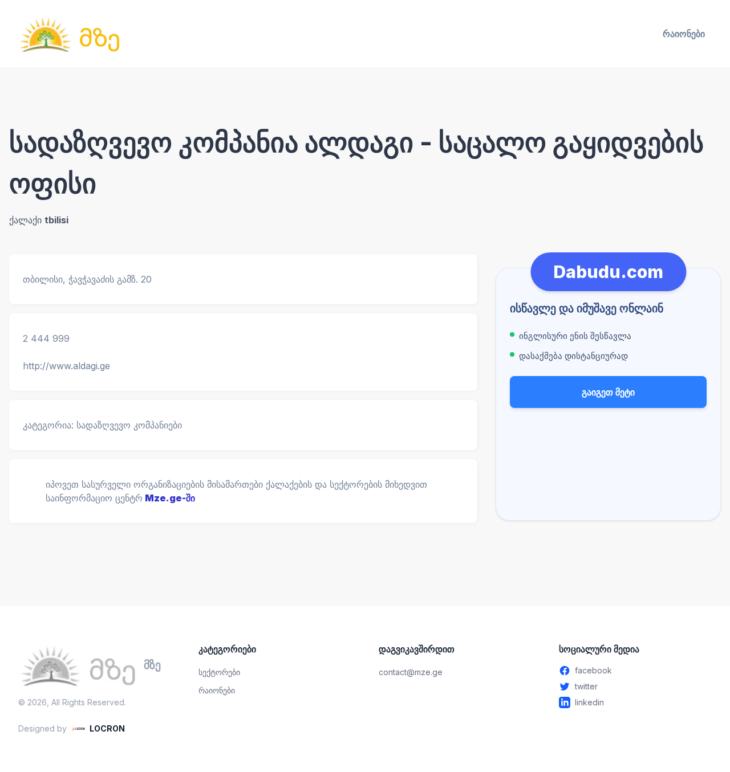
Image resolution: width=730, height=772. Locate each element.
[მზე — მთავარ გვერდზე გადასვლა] (69, 33)
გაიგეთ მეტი (608, 392)
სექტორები (219, 672)
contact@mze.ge (411, 672)
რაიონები (684, 33)
